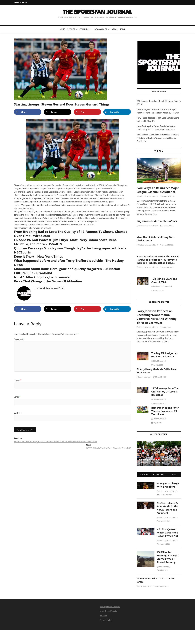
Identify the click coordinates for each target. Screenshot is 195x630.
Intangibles (100, 29)
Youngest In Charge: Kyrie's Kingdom (168, 485)
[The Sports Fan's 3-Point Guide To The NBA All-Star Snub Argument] (145, 503)
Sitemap (103, 615)
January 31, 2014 (164, 521)
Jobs (122, 29)
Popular (144, 474)
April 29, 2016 (163, 570)
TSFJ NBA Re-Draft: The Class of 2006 (164, 280)
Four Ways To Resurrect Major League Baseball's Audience (158, 190)
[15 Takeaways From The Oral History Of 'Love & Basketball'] (142, 389)
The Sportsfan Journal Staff (148, 196)
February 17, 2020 (159, 403)
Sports (71, 29)
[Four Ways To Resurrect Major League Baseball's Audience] (159, 170)
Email (17, 396)
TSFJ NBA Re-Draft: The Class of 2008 (157, 221)
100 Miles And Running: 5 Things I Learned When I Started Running (167, 557)
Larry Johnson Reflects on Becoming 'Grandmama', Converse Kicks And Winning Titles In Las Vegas (156, 316)
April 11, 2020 (158, 365)
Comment (19, 339)
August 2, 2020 (158, 290)
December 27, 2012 (161, 586)
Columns (85, 29)
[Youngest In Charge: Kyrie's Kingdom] (145, 483)
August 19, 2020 (167, 267)
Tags (173, 474)
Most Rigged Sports (108, 611)
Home (62, 29)
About (16, 2)
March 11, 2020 (160, 377)
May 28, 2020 (166, 327)
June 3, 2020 (168, 463)
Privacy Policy (106, 620)
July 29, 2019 (157, 423)
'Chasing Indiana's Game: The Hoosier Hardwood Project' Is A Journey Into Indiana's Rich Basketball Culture (158, 260)
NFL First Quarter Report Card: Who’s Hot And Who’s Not (167, 532)
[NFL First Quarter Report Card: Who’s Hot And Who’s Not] (145, 529)
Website (18, 413)
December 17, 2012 (165, 495)
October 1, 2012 (164, 544)
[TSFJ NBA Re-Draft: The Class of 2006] (142, 281)
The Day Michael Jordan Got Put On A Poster (164, 355)
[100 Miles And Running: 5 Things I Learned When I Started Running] (145, 552)
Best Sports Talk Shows (110, 606)
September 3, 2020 (168, 196)
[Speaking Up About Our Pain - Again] (159, 453)
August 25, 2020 (167, 226)
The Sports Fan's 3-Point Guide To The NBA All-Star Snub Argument (167, 508)
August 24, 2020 (167, 245)
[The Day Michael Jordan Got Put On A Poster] (142, 356)
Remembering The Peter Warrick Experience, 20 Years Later (165, 411)
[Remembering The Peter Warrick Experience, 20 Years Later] (142, 409)
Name (17, 380)
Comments (158, 474)
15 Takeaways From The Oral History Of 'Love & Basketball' (164, 391)
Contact (23, 2)
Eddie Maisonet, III (159, 361)
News (114, 29)
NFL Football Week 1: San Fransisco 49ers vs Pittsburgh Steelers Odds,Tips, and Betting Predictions (158, 137)
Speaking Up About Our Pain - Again (158, 459)
